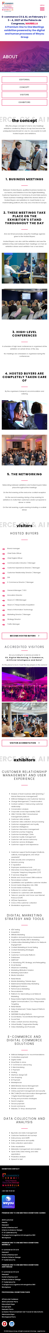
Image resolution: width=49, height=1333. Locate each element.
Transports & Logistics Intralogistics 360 (18, 1235)
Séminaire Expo (8, 1314)
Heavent (5, 1225)
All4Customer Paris (10, 1302)
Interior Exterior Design (11, 1257)
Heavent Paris (7, 1309)
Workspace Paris (9, 1317)
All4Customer (7, 1220)
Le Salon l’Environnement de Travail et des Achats (22, 1312)
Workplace (6, 1237)
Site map (33, 1331)
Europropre (6, 1307)
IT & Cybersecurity (9, 1232)
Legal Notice (41, 1331)
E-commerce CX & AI (10, 1250)
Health (4, 1222)
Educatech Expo (8, 1304)
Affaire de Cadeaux (10, 1299)
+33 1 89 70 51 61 (8, 1191)
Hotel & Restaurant (10, 1227)
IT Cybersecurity (8, 1260)
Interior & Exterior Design (12, 1230)
